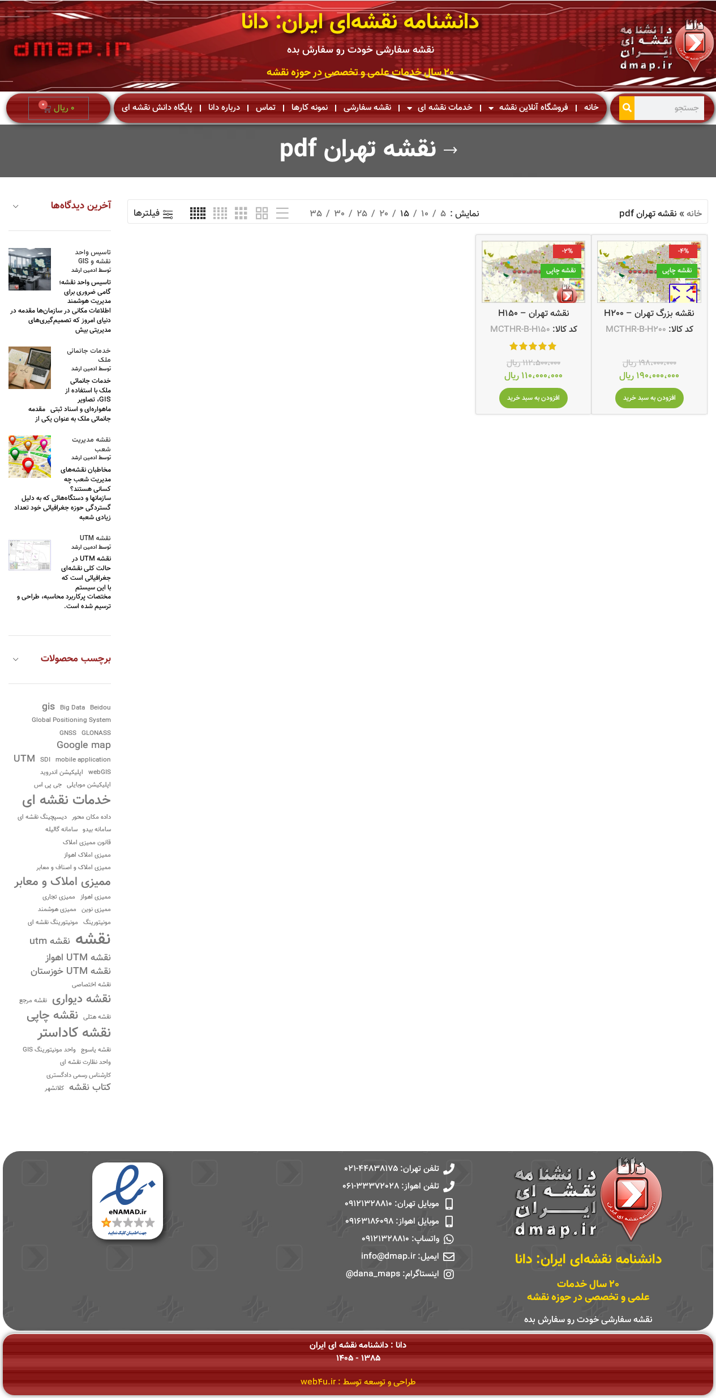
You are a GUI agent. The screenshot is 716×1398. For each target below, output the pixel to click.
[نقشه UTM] (29, 555)
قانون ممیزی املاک (87, 843)
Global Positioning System (71, 721)
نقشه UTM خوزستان (71, 971)
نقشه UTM (95, 539)
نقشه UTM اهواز (78, 958)
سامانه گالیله (61, 830)
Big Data (72, 708)
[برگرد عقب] (450, 150)
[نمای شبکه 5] (197, 214)
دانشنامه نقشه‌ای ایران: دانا (360, 23)
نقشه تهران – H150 (533, 314)
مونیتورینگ (97, 923)
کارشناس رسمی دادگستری (78, 1076)
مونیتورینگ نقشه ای (53, 923)
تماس (266, 107)
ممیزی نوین (96, 910)
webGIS (99, 773)
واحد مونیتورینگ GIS (49, 1050)
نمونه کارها (309, 107)
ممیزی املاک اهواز (87, 856)
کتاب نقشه (90, 1088)
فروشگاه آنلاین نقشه (533, 107)
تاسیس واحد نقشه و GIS (93, 257)
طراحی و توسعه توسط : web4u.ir (358, 1382)
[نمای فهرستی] (282, 214)
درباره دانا (224, 107)
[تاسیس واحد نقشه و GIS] (29, 269)
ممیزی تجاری (58, 897)
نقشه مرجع (33, 1001)
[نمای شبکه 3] (241, 214)
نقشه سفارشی (367, 107)
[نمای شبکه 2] (262, 214)
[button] (649, 398)
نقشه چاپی (52, 1016)
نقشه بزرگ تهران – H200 (649, 314)
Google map (84, 746)
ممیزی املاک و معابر (62, 882)
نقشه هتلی (97, 1018)
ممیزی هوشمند (57, 910)
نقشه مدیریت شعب (91, 445)
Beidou (100, 708)
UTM (24, 759)
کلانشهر (54, 1089)
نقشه (93, 940)
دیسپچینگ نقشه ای (42, 818)
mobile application (83, 760)
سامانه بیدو (97, 830)
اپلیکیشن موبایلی (89, 785)
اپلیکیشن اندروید (61, 773)
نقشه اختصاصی (91, 985)
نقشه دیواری (81, 999)
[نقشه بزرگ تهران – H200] (649, 272)
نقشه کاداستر (74, 1034)
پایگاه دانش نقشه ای (157, 107)
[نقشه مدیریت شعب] (29, 456)
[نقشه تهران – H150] (534, 272)
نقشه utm (49, 941)
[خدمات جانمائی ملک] (29, 368)
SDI (45, 760)
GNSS (67, 734)
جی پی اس (48, 785)
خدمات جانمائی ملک (89, 356)
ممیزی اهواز (95, 897)
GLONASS (96, 734)
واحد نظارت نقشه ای (85, 1063)
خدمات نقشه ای (445, 107)
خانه (591, 107)
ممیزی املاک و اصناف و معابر (73, 868)
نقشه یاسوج (96, 1050)
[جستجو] (626, 108)
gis (48, 707)
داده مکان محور (91, 818)
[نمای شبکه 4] (220, 214)
